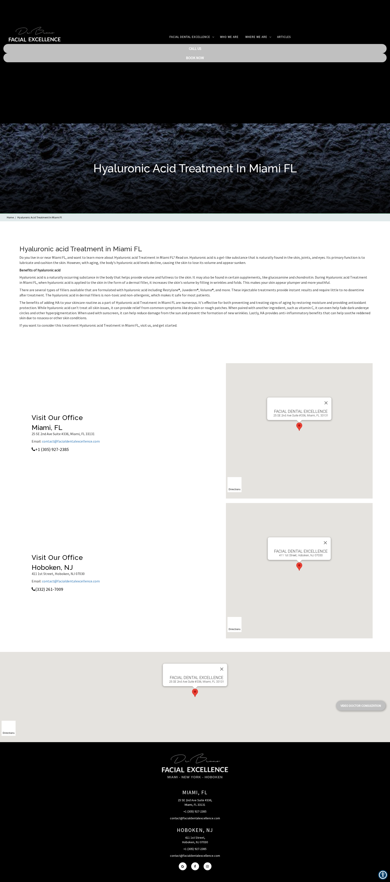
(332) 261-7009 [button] (49, 589)
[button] (34, 37)
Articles (284, 37)
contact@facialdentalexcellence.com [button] (71, 441)
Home (10, 217)
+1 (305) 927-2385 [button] (52, 449)
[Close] (326, 402)
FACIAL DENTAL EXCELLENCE (190, 37)
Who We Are (229, 37)
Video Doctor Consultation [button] (361, 706)
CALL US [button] (195, 48)
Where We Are (256, 37)
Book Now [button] (195, 57)
